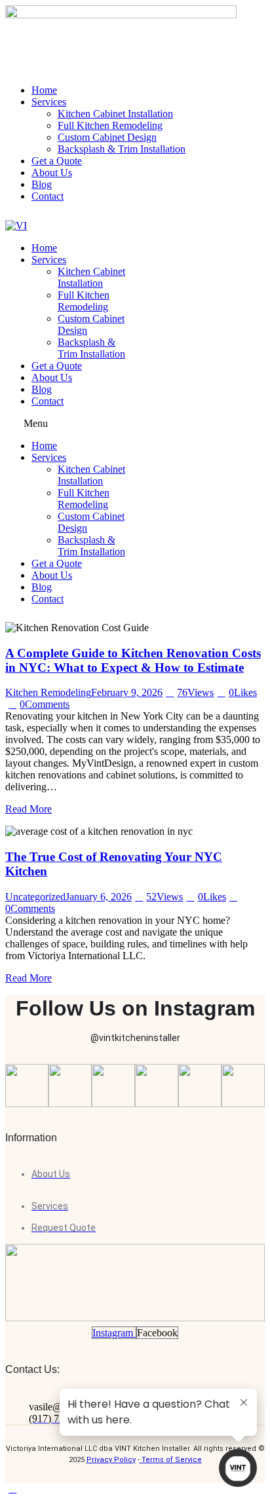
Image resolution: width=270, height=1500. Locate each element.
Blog (41, 389)
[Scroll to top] (12, 1488)
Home (44, 247)
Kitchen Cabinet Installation (91, 277)
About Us (51, 377)
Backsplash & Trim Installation (91, 348)
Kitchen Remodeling (48, 692)
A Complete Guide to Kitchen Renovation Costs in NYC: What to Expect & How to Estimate (133, 660)
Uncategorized (35, 896)
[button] (66, 424)
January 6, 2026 (99, 896)
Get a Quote (56, 365)
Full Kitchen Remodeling (83, 300)
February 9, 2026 (127, 692)
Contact (47, 401)
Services (48, 259)
